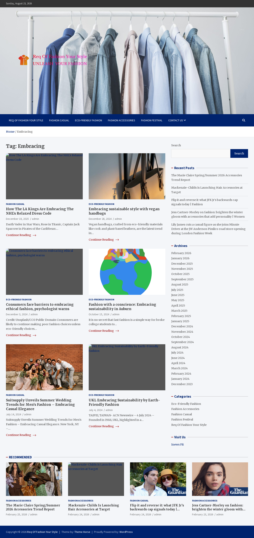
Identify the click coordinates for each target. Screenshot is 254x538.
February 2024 (181, 373)
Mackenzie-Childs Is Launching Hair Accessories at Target (93, 507)
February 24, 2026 (78, 514)
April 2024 (178, 363)
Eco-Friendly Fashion (88, 120)
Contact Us (175, 120)
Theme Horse (82, 532)
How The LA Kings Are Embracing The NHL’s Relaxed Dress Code (40, 211)
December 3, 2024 (16, 314)
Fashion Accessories (121, 120)
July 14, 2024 (13, 414)
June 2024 (178, 358)
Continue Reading (19, 235)
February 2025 (181, 316)
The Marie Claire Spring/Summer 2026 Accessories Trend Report (33, 507)
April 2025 (178, 305)
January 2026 (180, 258)
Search (176, 145)
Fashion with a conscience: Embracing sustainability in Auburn (122, 306)
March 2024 (179, 368)
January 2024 (180, 379)
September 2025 (182, 279)
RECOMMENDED (20, 457)
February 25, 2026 (16, 514)
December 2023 (182, 384)
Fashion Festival (151, 120)
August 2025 (179, 284)
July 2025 (177, 290)
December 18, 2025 (17, 219)
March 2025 (179, 310)
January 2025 (180, 321)
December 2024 (182, 326)
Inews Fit (177, 444)
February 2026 (181, 253)
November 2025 (182, 269)
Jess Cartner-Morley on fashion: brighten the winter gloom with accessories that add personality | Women (218, 511)
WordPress (126, 532)
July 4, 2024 (95, 410)
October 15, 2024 (99, 314)
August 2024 (180, 347)
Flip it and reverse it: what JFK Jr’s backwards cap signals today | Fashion (157, 509)
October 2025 (180, 274)
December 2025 (182, 263)
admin (35, 219)
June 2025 (178, 295)
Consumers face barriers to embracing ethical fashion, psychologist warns (40, 306)
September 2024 (182, 342)
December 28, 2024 (100, 219)
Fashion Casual (59, 120)
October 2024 (180, 337)
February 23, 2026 (202, 514)
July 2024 (177, 352)
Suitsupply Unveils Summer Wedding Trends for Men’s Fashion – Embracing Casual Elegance (40, 404)
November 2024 (182, 332)
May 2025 (177, 300)
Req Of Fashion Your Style (26, 120)
